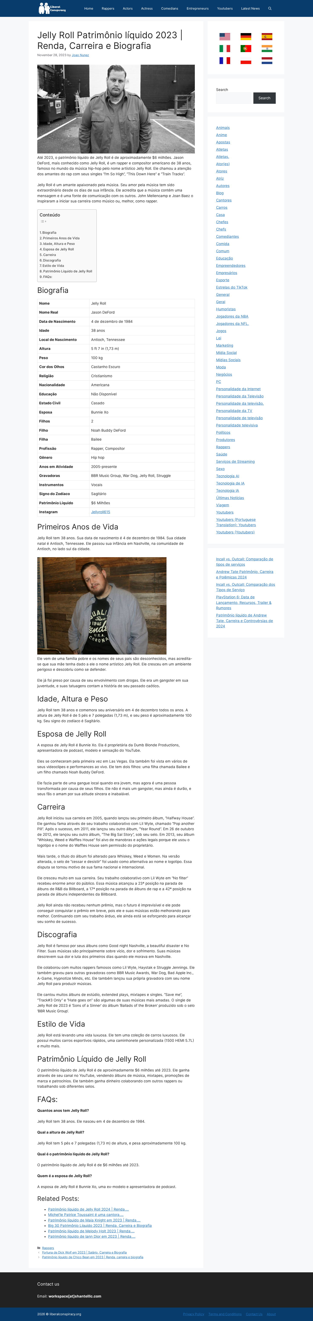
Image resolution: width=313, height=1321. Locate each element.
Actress (147, 8)
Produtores (225, 440)
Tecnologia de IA (230, 483)
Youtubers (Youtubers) (235, 532)
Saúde (221, 454)
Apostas (223, 142)
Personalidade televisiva (237, 425)
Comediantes (227, 236)
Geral (220, 302)
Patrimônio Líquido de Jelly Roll (67, 271)
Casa (220, 215)
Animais (223, 128)
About (271, 1314)
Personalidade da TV (234, 411)
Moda (221, 367)
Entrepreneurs (198, 8)
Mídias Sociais (228, 360)
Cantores (224, 200)
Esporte (222, 280)
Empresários (226, 273)
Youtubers (225, 8)
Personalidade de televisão (239, 418)
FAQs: (47, 277)
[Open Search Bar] (270, 8)
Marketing (224, 345)
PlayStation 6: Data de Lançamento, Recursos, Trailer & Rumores (243, 602)
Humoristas (226, 309)
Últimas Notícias (230, 498)
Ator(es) (223, 164)
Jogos (221, 331)
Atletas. (222, 157)
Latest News (250, 8)
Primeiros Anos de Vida (61, 238)
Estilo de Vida (53, 266)
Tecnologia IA (227, 490)
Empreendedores (231, 265)
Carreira (49, 255)
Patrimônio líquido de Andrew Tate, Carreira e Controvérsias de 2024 (244, 620)
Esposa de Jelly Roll (58, 249)
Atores (221, 171)
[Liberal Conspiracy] (51, 8)
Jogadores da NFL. (232, 323)
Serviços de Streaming (235, 461)
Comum (222, 251)
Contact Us (254, 1314)
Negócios (224, 374)
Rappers (108, 8)
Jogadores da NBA (232, 316)
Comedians (169, 8)
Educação (224, 258)
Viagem (222, 505)
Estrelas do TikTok (231, 287)
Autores (223, 186)
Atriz (220, 178)
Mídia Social (226, 353)
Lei (218, 338)
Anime (221, 135)
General (223, 294)
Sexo (220, 469)
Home (88, 8)
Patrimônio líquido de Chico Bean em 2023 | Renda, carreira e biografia (92, 1257)
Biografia (49, 233)
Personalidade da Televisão (240, 396)
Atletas (222, 149)
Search (222, 90)
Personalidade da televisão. (240, 403)
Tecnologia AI (227, 476)
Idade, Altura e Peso (59, 244)
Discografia (52, 260)
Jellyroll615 (100, 512)
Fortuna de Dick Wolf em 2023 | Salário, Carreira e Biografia (84, 1252)
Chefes (222, 222)
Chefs (221, 229)
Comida (222, 244)
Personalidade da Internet (238, 389)
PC (218, 382)
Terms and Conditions (225, 1314)
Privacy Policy (193, 1314)
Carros (221, 207)
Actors (128, 8)
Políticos (223, 432)
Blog (220, 193)
